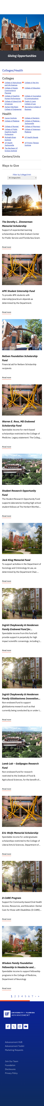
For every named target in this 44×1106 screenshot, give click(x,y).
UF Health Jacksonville (9, 144)
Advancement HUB (13, 1042)
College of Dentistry (32, 118)
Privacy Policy (11, 1073)
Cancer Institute (11, 118)
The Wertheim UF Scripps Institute (11, 149)
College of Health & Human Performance (12, 97)
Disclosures (10, 1069)
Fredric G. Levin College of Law (30, 102)
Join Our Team (11, 1061)
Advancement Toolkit (14, 1046)
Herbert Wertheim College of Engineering (13, 108)
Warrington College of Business (33, 108)
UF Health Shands (31, 137)
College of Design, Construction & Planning (11, 90)
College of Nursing (12, 126)
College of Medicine (12, 121)
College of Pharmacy (32, 126)
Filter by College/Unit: (22, 174)
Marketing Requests (14, 1050)
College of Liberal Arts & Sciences (13, 102)
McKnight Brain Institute (10, 138)
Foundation (10, 1065)
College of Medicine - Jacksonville (32, 122)
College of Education (32, 88)
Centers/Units (11, 156)
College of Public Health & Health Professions (11, 131)
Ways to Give (10, 165)
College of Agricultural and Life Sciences (13, 84)
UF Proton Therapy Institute (32, 144)
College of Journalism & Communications (33, 97)
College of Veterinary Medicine (32, 130)
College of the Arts (32, 83)
